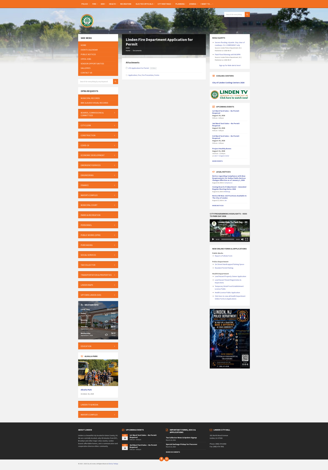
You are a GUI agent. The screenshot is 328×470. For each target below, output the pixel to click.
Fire (139, 75)
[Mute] (242, 239)
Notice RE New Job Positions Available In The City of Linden (229, 197)
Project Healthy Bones (221, 148)
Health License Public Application (227, 292)
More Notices (217, 205)
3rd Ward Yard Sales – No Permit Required (225, 137)
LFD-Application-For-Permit (138, 68)
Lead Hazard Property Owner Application (230, 276)
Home (128, 50)
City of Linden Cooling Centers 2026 (228, 82)
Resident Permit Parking (224, 268)
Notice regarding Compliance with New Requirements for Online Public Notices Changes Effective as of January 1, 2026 (229, 178)
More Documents (173, 452)
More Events (217, 161)
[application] (230, 230)
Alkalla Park (86, 389)
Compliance (228, 183)
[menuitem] (84, 3)
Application (132, 75)
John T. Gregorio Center (221, 156)
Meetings (227, 192)
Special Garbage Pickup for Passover (181, 444)
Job (225, 200)
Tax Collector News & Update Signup (181, 437)
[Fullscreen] (246, 239)
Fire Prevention (147, 75)
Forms (156, 75)
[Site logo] (87, 29)
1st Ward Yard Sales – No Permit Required (225, 112)
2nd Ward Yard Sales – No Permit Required (226, 124)
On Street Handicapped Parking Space (229, 264)
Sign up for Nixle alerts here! (230, 65)
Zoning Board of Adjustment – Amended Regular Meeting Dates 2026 (229, 188)
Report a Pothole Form (223, 256)
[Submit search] (247, 14)
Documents (137, 50)
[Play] (213, 239)
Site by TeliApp (113, 464)
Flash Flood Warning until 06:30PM (227, 54)
